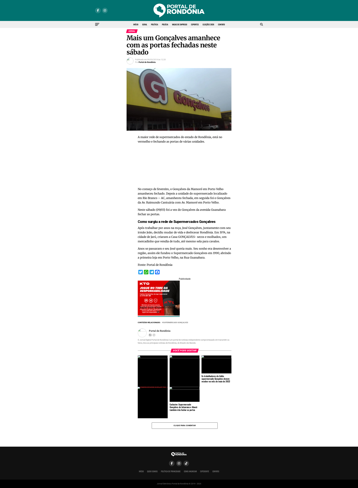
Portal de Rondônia (147, 62)
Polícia (165, 24)
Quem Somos (152, 471)
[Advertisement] (184, 166)
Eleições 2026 (208, 24)
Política (154, 24)
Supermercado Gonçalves (175, 323)
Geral (144, 24)
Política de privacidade (171, 471)
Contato (221, 24)
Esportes (195, 24)
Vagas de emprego (179, 24)
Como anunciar (190, 471)
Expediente (204, 471)
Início (135, 24)
